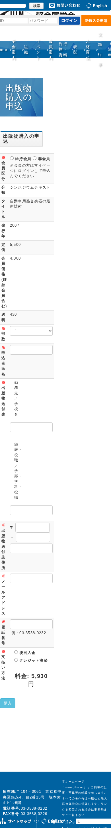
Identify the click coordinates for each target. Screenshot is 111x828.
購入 (8, 703)
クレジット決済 (33, 660)
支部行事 (100, 49)
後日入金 (27, 653)
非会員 (43, 159)
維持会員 (23, 159)
